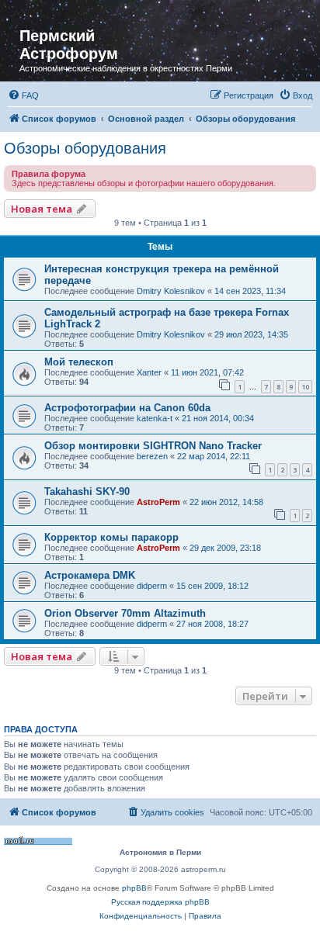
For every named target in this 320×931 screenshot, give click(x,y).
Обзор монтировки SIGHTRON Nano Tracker (153, 446)
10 (305, 387)
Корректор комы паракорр (111, 537)
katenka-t (154, 418)
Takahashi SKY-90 (87, 491)
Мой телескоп (78, 362)
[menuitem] (23, 95)
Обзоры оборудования (85, 148)
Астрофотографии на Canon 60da (127, 408)
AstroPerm (158, 502)
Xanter (149, 372)
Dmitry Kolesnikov (171, 291)
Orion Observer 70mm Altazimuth (125, 613)
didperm (152, 585)
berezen (152, 456)
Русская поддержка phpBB (160, 902)
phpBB (134, 888)
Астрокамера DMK (89, 575)
